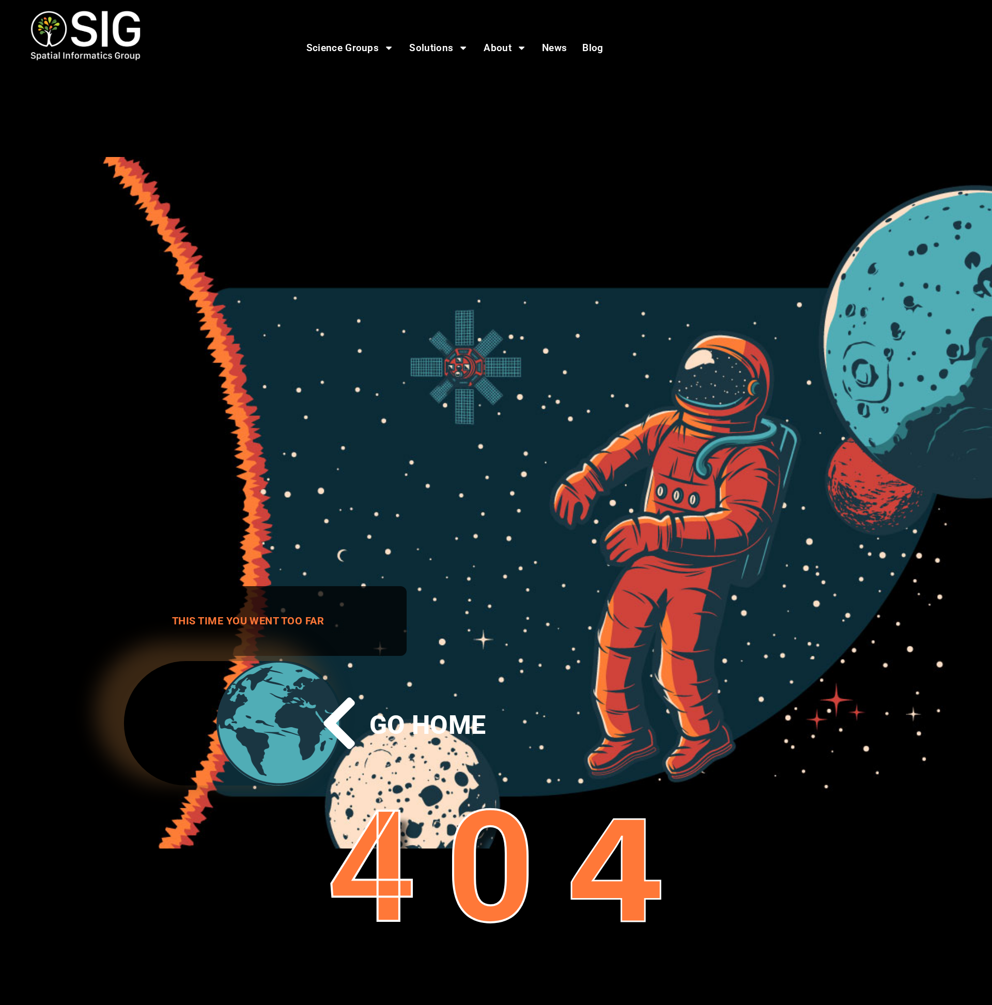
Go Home (427, 725)
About (498, 48)
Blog (592, 48)
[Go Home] (339, 723)
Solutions (431, 48)
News (554, 48)
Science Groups (342, 48)
